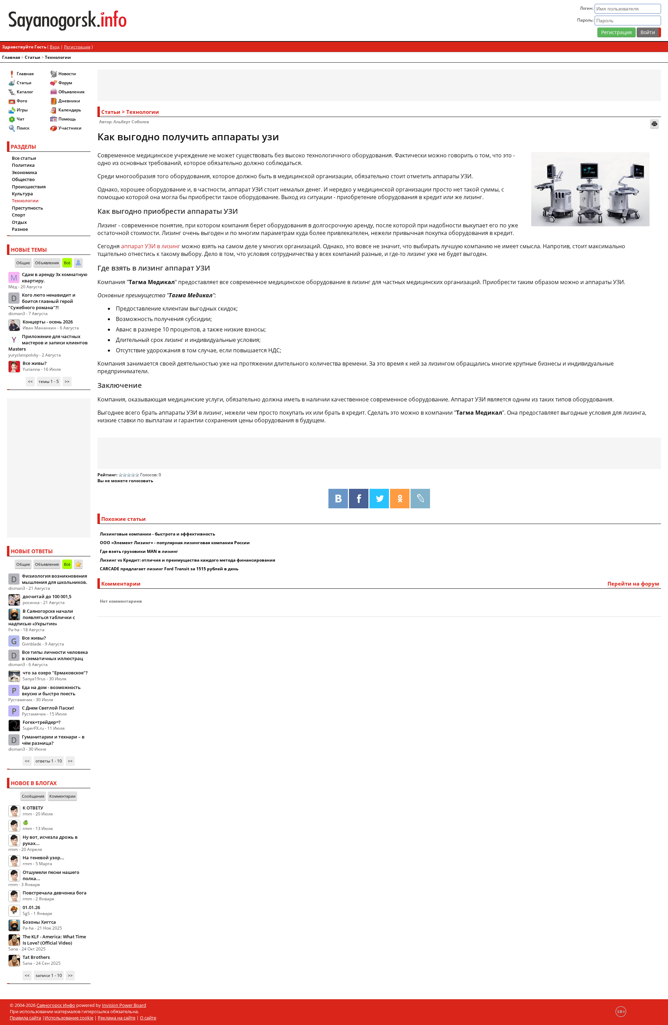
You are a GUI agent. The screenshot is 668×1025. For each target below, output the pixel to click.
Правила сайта (25, 1018)
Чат (20, 119)
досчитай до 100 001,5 (47, 596)
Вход (54, 47)
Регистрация (616, 32)
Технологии (58, 57)
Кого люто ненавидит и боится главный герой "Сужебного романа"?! (41, 301)
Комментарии (62, 796)
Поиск (23, 128)
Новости (67, 74)
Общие (23, 262)
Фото (22, 101)
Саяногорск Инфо (56, 1005)
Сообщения (33, 796)
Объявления (71, 92)
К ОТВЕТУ (33, 808)
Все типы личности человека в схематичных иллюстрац (55, 655)
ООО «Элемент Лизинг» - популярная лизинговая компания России (175, 543)
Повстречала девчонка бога (55, 893)
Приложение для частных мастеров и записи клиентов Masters (48, 342)
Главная (11, 57)
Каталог (25, 92)
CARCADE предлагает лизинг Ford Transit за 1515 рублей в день (169, 569)
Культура (22, 193)
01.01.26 (31, 907)
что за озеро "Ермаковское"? (55, 673)
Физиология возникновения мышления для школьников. (54, 579)
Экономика (24, 172)
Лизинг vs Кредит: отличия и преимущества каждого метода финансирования (187, 560)
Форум (65, 83)
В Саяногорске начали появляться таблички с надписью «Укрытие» (41, 617)
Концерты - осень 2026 (48, 322)
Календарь (69, 110)
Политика (23, 165)
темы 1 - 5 (49, 381)
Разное (20, 229)
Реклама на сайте (116, 1018)
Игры (22, 110)
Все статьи (24, 158)
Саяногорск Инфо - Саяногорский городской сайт (115, 20)
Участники (69, 128)
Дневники (69, 101)
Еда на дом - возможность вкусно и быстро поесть (51, 690)
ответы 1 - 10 (48, 761)
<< (30, 381)
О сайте (148, 1018)
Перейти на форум (633, 583)
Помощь (67, 119)
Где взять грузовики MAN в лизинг (139, 551)
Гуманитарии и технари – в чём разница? (53, 740)
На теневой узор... (43, 857)
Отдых (19, 222)
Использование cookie (69, 1018)
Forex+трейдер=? (42, 722)
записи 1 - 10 (48, 975)
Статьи (32, 57)
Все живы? (35, 363)
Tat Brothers (36, 957)
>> (67, 381)
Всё (67, 262)
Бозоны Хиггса (39, 922)
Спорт (18, 215)
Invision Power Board (124, 1005)
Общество (23, 179)
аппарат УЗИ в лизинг (150, 246)
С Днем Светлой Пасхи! (48, 708)
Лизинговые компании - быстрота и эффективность (157, 534)
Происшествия (29, 186)
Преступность (27, 208)
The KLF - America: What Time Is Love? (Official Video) (54, 939)
